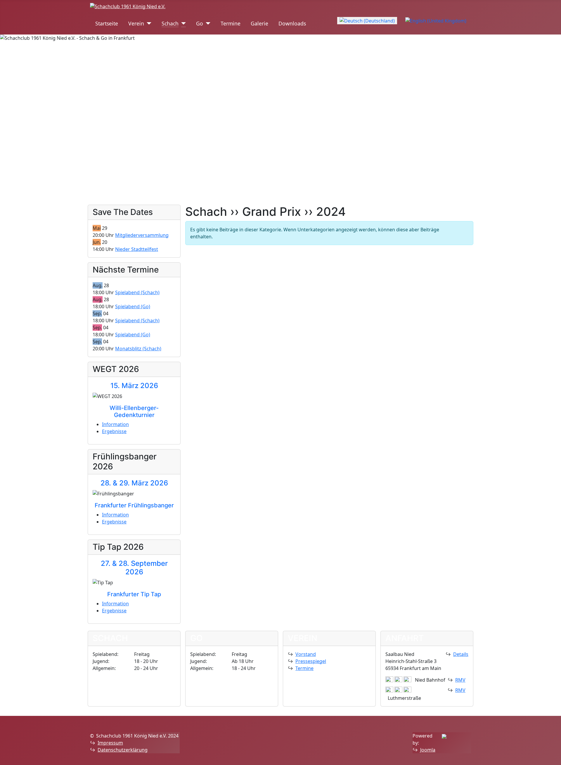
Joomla (427, 750)
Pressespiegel (310, 661)
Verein (136, 23)
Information (115, 424)
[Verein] (147, 23)
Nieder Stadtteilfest (136, 249)
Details (460, 654)
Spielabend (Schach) (137, 292)
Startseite (106, 23)
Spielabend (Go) (132, 306)
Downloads (292, 23)
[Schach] (182, 23)
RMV (460, 680)
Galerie (259, 23)
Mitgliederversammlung (142, 235)
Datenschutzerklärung (123, 750)
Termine (230, 23)
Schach (170, 23)
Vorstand (305, 654)
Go (199, 23)
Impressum (110, 743)
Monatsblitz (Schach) (138, 348)
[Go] (206, 23)
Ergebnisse (114, 431)
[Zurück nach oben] (553, 757)
